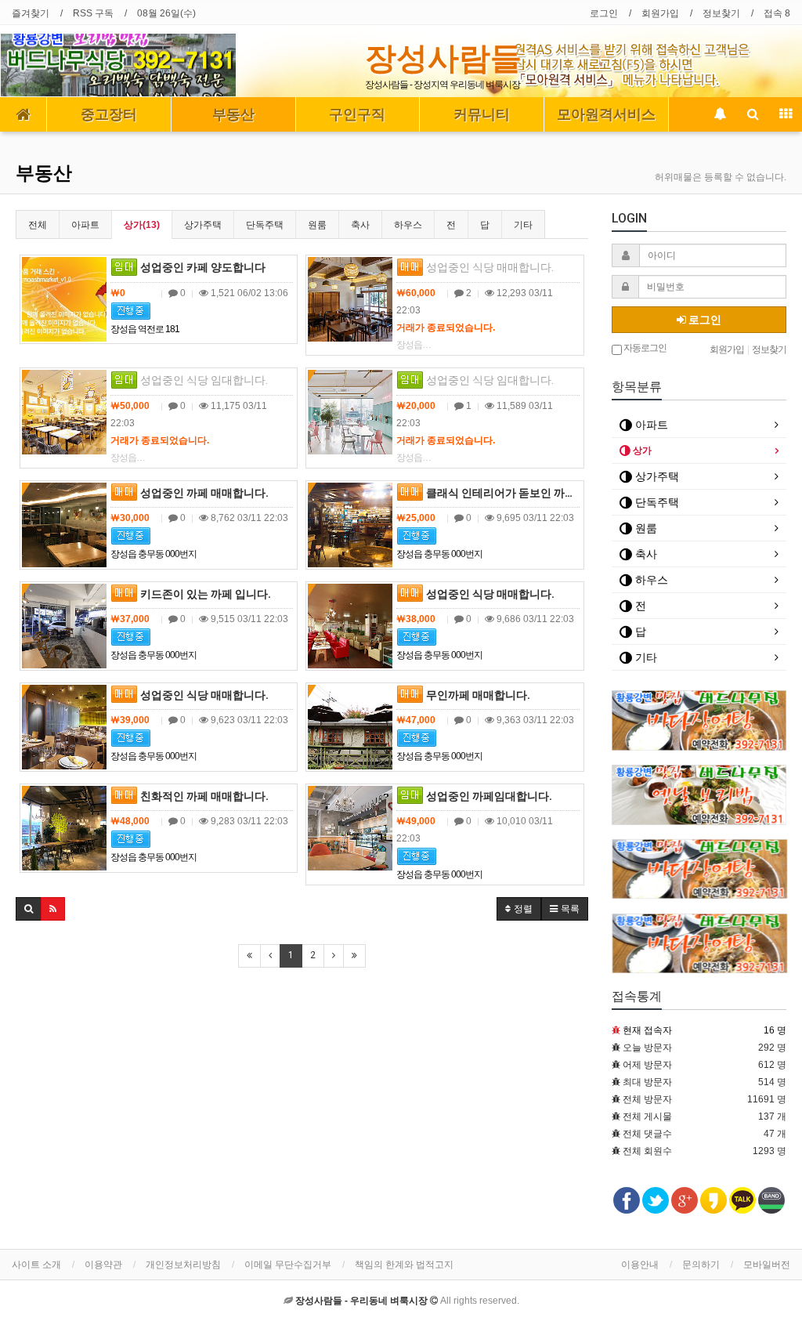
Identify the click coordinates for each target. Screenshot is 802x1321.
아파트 (85, 224)
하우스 (408, 224)
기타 (523, 224)
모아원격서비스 (606, 114)
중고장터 (109, 114)
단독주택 (265, 224)
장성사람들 (443, 58)
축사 (360, 224)
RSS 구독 (93, 13)
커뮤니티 (481, 114)
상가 (641, 450)
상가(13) (142, 224)
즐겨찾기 (30, 13)
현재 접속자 (647, 1030)
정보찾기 (721, 13)
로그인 (604, 13)
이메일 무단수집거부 (287, 1264)
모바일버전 (766, 1264)
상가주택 (203, 224)
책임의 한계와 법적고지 (404, 1264)
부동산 (233, 114)
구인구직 (357, 114)
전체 (37, 224)
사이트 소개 (36, 1264)
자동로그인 (644, 347)
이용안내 (640, 1264)
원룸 (317, 224)
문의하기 (701, 1264)
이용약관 (103, 1264)
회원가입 (660, 13)
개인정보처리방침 (183, 1264)
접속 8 (777, 13)
